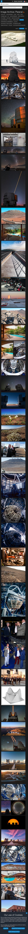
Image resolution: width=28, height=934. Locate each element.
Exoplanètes (21, 16)
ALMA (15, 14)
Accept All (6, 928)
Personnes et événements (7, 21)
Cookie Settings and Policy (14, 931)
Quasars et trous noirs (6, 23)
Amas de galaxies (15, 18)
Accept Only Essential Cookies (18, 928)
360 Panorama (9, 14)
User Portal (20, 1)
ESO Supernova (13, 16)
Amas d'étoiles (4, 25)
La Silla (10, 19)
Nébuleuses (16, 19)
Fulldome (3, 18)
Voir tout (3, 14)
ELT (8, 16)
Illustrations (4, 19)
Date (26, 28)
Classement (22, 28)
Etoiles (10, 25)
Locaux (15, 21)
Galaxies (8, 18)
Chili (22, 14)
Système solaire (16, 23)
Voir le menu (5, 4)
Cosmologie (3, 16)
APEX (18, 14)
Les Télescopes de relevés (19, 25)
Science (15, 1)
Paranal (22, 19)
